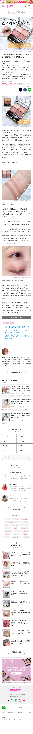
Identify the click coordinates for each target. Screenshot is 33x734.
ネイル (20, 446)
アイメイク (10, 81)
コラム (4, 451)
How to (4, 396)
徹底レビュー (15, 525)
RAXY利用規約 (9, 694)
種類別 (25, 409)
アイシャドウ (22, 84)
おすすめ (16, 519)
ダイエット (16, 534)
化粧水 (7, 534)
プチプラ (17, 531)
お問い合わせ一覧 (11, 719)
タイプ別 (26, 537)
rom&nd (19, 396)
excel (29, 84)
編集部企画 (24, 519)
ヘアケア (4, 446)
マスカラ (19, 409)
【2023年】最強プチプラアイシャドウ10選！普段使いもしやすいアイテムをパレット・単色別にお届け (17, 336)
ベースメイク (22, 436)
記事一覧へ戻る (16, 372)
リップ (15, 528)
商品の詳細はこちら (16, 317)
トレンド (8, 528)
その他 (20, 451)
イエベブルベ (11, 396)
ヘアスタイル (24, 528)
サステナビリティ (19, 719)
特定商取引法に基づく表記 (16, 696)
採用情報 (29, 712)
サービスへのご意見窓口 (19, 694)
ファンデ (7, 537)
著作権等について (21, 712)
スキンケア (5, 436)
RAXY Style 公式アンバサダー (9, 84)
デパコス (25, 534)
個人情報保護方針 (11, 712)
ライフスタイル (16, 537)
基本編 (25, 522)
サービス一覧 (4, 719)
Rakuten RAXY (9, 7)
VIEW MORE (16, 509)
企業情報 (3, 712)
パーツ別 (26, 531)
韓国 (6, 525)
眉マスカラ (26, 396)
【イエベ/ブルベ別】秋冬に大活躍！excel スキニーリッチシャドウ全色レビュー (17, 331)
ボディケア (21, 441)
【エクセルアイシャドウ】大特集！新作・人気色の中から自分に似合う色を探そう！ (17, 327)
